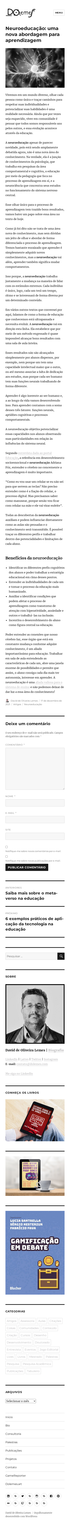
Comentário (15, 744)
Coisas (11, 1328)
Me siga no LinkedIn (19, 1073)
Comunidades (29, 1328)
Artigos (17, 704)
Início (9, 1417)
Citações (55, 1321)
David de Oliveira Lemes (24, 700)
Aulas (42, 1321)
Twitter (36, 1059)
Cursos (25, 1335)
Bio (7, 1425)
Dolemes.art (13, 1484)
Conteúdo (50, 1328)
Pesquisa (13, 1364)
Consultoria (13, 1433)
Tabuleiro (33, 1371)
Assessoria (27, 1321)
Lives (10, 1356)
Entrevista (14, 1349)
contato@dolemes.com (32, 1064)
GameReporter (15, 1475)
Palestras (52, 1356)
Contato (11, 1467)
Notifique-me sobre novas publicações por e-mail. (33, 860)
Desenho (40, 1335)
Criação (12, 1335)
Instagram (51, 1059)
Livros (21, 1356)
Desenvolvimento (19, 1342)
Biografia (56, 1050)
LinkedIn (11, 1059)
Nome (10, 796)
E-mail (11, 813)
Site (8, 829)
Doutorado (42, 1342)
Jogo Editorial (49, 1349)
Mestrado (35, 1356)
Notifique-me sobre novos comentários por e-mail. (33, 851)
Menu (59, 12)
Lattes (24, 1059)
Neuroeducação (33, 704)
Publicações (15, 1371)
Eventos (30, 1349)
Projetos (11, 1459)
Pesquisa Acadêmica (37, 1364)
